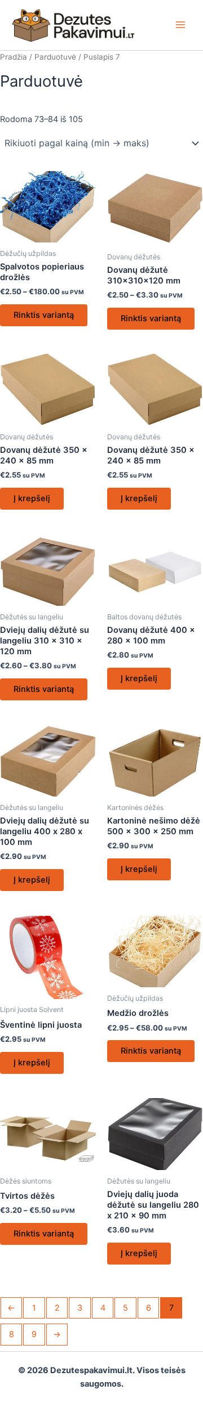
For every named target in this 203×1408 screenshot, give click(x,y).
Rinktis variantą (44, 315)
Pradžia (13, 56)
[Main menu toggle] (180, 25)
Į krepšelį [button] (32, 498)
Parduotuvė (55, 56)
